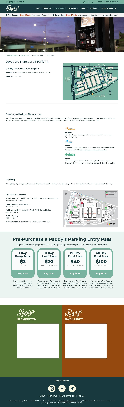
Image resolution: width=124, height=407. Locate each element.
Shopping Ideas (107, 8)
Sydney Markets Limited (67, 401)
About (42, 396)
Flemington (59, 8)
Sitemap (81, 396)
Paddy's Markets (12, 55)
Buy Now (23, 273)
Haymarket (72, 8)
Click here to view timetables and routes (91, 150)
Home (38, 8)
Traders (83, 8)
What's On (47, 8)
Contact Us (52, 396)
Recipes (93, 8)
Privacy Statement (67, 396)
